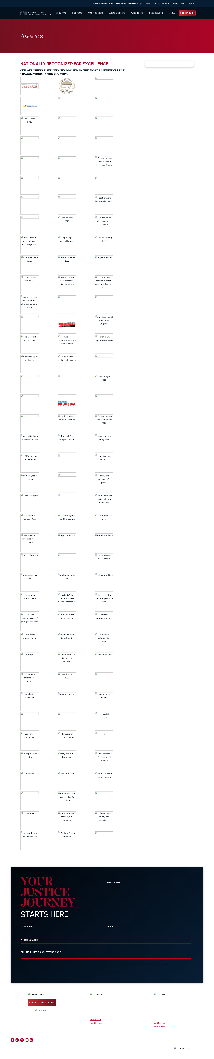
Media (172, 13)
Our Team (77, 13)
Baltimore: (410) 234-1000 (139, 4)
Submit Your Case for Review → (107, 972)
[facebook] (12, 1040)
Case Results (156, 13)
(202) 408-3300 (163, 1018)
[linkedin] (17, 1040)
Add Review (95, 1019)
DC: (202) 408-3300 (161, 4)
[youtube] (27, 1040)
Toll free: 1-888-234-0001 (42, 1003)
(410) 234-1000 (99, 1015)
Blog (45, 1046)
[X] (22, 1040)
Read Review (96, 1023)
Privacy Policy (75, 1046)
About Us (61, 13)
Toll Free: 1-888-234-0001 (183, 4)
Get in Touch (187, 13)
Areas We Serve (117, 13)
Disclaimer (92, 1046)
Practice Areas (96, 13)
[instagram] (31, 1040)
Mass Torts (137, 13)
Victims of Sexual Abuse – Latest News (109, 4)
